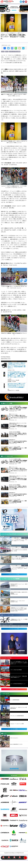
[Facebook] (12, 48)
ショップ (14, 858)
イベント (19, 858)
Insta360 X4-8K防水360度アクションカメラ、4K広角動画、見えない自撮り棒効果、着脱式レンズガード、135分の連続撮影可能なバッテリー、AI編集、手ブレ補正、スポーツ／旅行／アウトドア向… (17, 374)
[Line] (15, 48)
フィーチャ (9, 858)
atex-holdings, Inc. (12, 852)
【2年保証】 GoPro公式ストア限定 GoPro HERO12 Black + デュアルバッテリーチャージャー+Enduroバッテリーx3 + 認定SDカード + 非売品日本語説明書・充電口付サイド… (16, 365)
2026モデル (5, 625)
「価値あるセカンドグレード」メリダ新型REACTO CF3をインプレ (19, 620)
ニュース (3, 858)
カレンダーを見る (14, 729)
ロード (6, 51)
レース (2, 51)
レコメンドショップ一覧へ (14, 574)
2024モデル (23, 625)
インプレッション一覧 (14, 628)
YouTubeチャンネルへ (14, 689)
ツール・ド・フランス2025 (14, 51)
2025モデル (14, 625)
